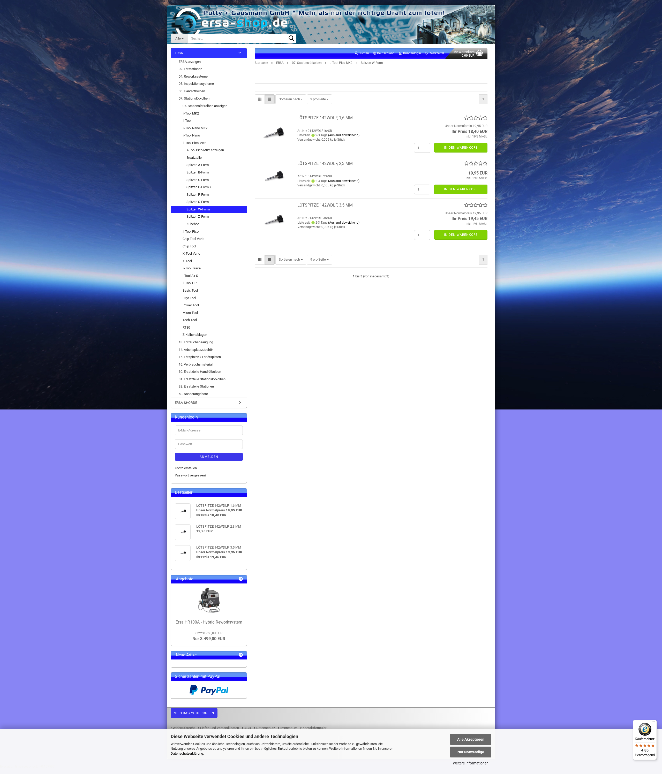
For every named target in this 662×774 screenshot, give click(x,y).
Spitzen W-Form (198, 209)
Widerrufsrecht (183, 728)
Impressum (288, 728)
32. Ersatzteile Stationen (196, 386)
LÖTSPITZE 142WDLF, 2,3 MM (325, 163)
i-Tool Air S (190, 276)
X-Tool (187, 261)
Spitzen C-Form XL (199, 187)
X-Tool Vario (191, 253)
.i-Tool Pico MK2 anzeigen (205, 150)
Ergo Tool (189, 298)
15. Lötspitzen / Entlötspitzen (200, 357)
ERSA (179, 53)
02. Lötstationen (190, 69)
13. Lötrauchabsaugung (196, 342)
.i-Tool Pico (191, 231)
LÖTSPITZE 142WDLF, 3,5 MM (325, 205)
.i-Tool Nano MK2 (195, 128)
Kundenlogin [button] (411, 53)
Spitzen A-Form (197, 165)
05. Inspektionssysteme (196, 84)
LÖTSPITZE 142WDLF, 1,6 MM (325, 117)
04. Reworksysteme (193, 76)
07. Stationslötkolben (194, 98)
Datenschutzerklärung (187, 753)
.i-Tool (187, 121)
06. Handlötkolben (192, 91)
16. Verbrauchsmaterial (196, 364)
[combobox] (290, 99)
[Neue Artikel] (241, 655)
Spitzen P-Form (197, 194)
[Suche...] (291, 38)
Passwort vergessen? (190, 475)
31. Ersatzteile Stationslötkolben (202, 379)
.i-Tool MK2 (191, 113)
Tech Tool (190, 320)
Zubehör (192, 224)
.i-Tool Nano (191, 135)
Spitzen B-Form (197, 172)
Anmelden (209, 457)
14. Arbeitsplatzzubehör (196, 350)
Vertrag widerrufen (194, 713)
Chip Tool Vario (193, 239)
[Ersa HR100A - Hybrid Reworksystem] (209, 600)
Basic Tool (190, 290)
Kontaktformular (314, 728)
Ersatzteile (194, 158)
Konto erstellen (186, 468)
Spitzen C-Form (197, 180)
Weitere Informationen (470, 763)
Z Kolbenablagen (195, 335)
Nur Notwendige (470, 752)
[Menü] (654, 723)
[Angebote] (241, 579)
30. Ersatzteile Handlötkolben (200, 372)
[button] (384, 53)
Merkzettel (436, 53)
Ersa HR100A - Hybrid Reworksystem (209, 622)
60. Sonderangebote (193, 394)
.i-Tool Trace (192, 268)
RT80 (186, 327)
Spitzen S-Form (197, 202)
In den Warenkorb (461, 147)
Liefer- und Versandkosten (219, 728)
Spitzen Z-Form (197, 216)
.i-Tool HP (190, 283)
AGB (247, 728)
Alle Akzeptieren (470, 739)
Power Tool (191, 305)
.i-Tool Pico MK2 (194, 143)
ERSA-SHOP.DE (186, 403)
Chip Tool (189, 246)
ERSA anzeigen (190, 62)
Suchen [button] (363, 53)
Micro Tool (190, 313)
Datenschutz (265, 728)
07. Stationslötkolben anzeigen (205, 106)
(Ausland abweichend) (343, 135)
